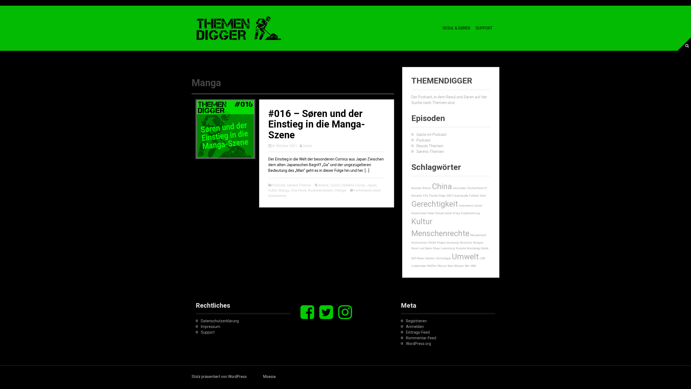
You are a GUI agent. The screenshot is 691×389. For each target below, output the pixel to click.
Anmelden (415, 326)
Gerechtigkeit (434, 204)
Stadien (430, 258)
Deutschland (475, 188)
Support (484, 28)
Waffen (432, 266)
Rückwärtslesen (320, 190)
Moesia (269, 376)
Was (450, 266)
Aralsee (416, 188)
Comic (335, 185)
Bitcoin (426, 188)
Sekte (485, 248)
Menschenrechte (440, 233)
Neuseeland (478, 235)
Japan (372, 185)
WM (473, 266)
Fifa (425, 195)
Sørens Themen (299, 185)
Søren (307, 146)
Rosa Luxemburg (444, 248)
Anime (323, 185)
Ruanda (461, 248)
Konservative (443, 213)
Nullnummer (419, 242)
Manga (284, 190)
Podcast (278, 185)
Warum (442, 266)
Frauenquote (460, 195)
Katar (431, 213)
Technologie (443, 258)
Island (478, 205)
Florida (433, 195)
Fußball (474, 195)
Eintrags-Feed (418, 332)
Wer (467, 266)
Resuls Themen (429, 146)
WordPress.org (418, 343)
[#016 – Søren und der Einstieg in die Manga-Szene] (225, 128)
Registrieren (416, 321)
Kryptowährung (470, 213)
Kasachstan (419, 213)
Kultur (272, 190)
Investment (466, 205)
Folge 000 (445, 195)
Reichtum (466, 242)
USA (482, 258)
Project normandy (448, 242)
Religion (478, 242)
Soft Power (418, 258)
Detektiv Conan (353, 185)
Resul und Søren (421, 248)
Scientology (474, 248)
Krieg (456, 213)
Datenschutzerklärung (220, 321)
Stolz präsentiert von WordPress (219, 376)
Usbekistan (418, 266)
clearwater (459, 188)
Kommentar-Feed (421, 338)
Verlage (340, 190)
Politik (432, 242)
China (442, 186)
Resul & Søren (456, 28)
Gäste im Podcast (431, 134)
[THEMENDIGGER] (239, 28)
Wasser (459, 266)
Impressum (210, 326)
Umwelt (465, 256)
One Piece (298, 190)
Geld (483, 195)
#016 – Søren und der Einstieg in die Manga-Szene (316, 124)
